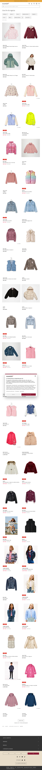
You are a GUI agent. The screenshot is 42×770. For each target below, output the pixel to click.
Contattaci (7, 767)
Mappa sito (12, 767)
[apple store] (22, 760)
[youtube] (22, 757)
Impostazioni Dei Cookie (28, 767)
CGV (15, 767)
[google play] (25, 760)
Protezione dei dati (20, 767)
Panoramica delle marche (10, 768)
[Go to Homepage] (5, 3)
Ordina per (4, 14)
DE (8, 753)
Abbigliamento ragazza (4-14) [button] (14, 726)
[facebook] (20, 757)
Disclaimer (34, 767)
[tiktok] (25, 757)
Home (3, 726)
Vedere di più (21, 720)
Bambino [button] (6, 726)
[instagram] (17, 757)
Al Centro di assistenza (21, 763)
